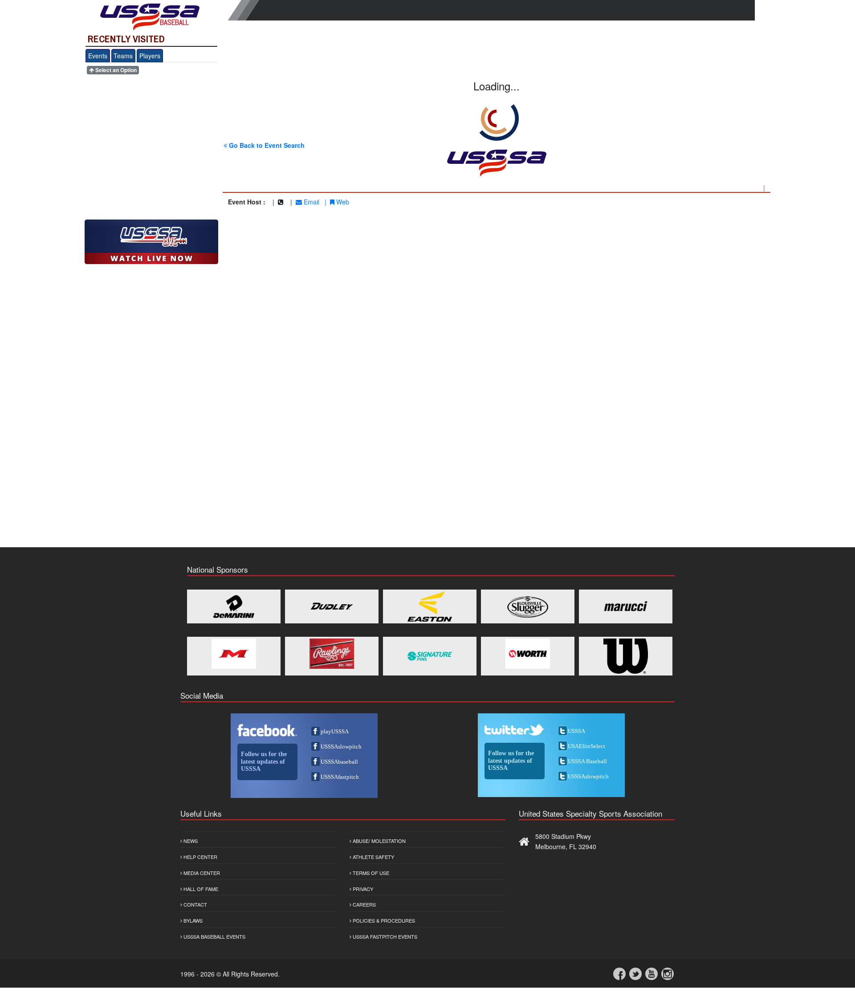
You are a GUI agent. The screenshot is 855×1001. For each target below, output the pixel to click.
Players (149, 55)
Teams (123, 55)
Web (341, 201)
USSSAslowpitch (341, 746)
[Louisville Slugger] (527, 606)
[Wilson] (625, 656)
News (190, 840)
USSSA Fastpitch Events (384, 936)
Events (97, 55)
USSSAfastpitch (340, 776)
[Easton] (429, 606)
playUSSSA (335, 731)
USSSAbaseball (339, 761)
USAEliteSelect (586, 746)
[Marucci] (625, 606)
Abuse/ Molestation (378, 840)
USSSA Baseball (587, 761)
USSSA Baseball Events (213, 936)
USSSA (576, 731)
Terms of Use (370, 872)
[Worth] (527, 654)
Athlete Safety (372, 856)
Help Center (199, 856)
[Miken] (234, 654)
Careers (363, 904)
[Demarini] (234, 606)
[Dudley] (332, 606)
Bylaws (192, 920)
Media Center (201, 872)
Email (310, 201)
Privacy (362, 888)
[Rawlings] (332, 654)
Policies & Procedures (383, 920)
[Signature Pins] (429, 656)
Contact (194, 904)
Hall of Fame (200, 888)
